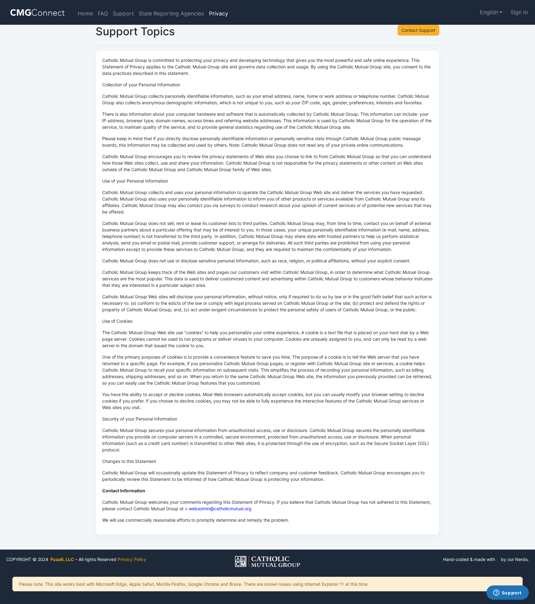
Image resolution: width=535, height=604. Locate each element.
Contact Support (418, 30)
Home (85, 13)
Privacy (218, 13)
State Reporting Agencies (171, 13)
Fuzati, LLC (62, 559)
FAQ (103, 13)
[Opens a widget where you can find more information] (507, 593)
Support (123, 13)
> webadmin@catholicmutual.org (218, 508)
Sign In (519, 12)
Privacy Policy (132, 559)
